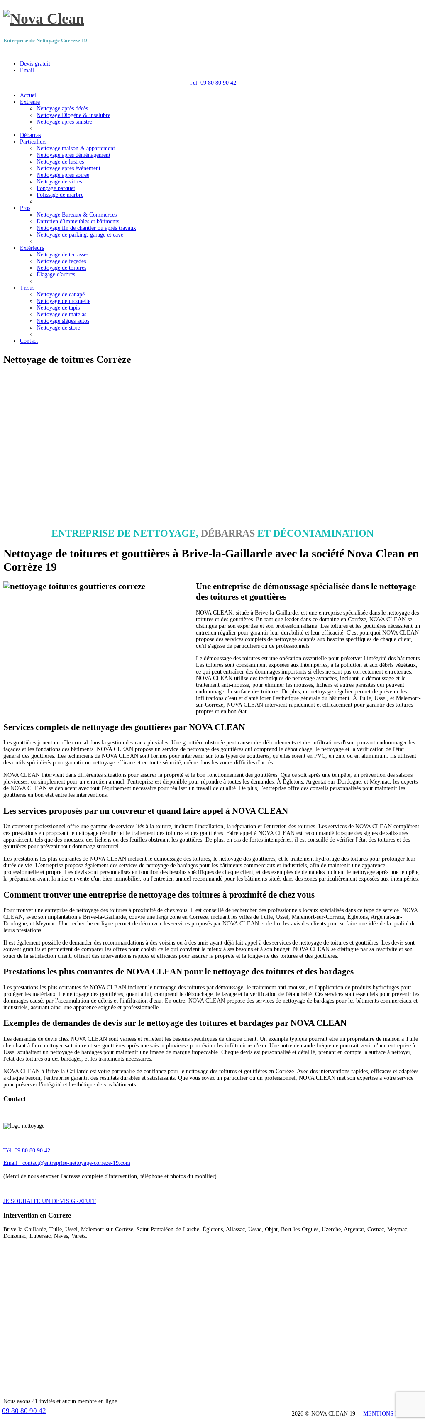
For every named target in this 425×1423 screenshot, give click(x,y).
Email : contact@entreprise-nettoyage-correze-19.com (66, 1163)
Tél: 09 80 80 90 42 (212, 83)
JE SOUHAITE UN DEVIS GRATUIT (49, 1201)
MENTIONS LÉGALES (392, 1414)
